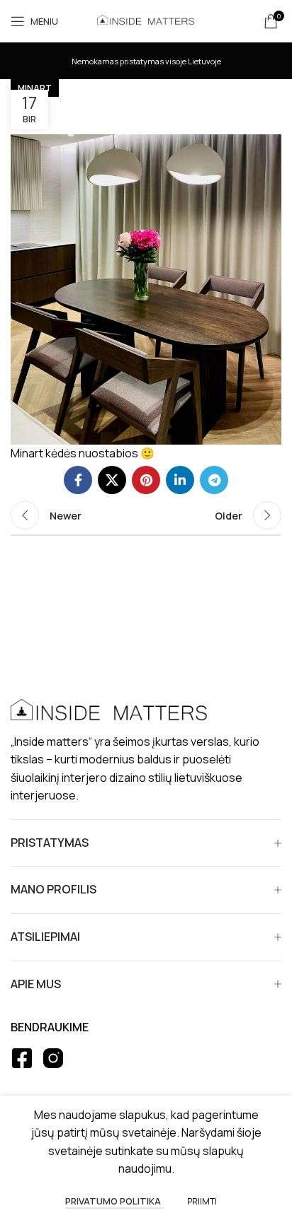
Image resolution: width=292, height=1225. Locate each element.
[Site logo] (146, 20)
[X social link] (112, 480)
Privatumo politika (114, 1201)
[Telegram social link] (214, 480)
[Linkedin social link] (180, 480)
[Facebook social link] (78, 480)
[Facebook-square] (22, 1058)
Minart (35, 88)
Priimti (202, 1201)
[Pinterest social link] (146, 480)
